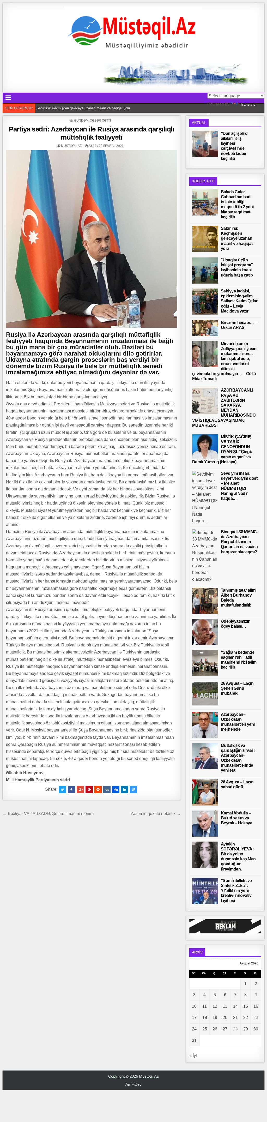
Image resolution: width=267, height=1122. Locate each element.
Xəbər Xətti (100, 120)
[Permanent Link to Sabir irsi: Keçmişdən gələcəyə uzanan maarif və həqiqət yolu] (205, 239)
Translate (248, 104)
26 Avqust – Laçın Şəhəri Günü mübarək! (237, 688)
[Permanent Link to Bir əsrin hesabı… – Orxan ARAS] (205, 328)
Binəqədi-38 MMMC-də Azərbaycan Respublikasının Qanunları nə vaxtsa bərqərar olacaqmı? (239, 542)
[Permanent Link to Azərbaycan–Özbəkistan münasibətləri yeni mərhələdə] (205, 725)
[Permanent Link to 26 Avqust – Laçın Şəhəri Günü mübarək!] (205, 694)
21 (235, 1017)
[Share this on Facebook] (71, 789)
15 (245, 1006)
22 (245, 1017)
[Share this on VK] (107, 789)
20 (225, 1017)
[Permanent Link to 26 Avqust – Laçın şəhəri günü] (205, 792)
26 (215, 1029)
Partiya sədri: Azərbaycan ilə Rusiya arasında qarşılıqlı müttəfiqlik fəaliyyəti (91, 133)
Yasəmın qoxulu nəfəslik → (155, 813)
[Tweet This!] (62, 789)
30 (255, 1029)
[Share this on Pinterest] (89, 789)
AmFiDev (133, 1084)
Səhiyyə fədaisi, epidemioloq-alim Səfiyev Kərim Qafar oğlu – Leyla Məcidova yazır (239, 301)
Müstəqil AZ (71, 146)
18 (204, 1017)
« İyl (193, 1055)
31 (194, 1040)
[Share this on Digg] (115, 789)
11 (204, 1006)
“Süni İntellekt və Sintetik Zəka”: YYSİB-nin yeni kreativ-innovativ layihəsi (236, 890)
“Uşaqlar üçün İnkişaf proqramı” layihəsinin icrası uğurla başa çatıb (87, 108)
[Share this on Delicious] (133, 789)
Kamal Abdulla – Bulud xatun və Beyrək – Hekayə (236, 818)
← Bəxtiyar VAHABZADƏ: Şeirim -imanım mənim (49, 813)
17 (194, 1017)
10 (194, 1006)
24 (194, 1029)
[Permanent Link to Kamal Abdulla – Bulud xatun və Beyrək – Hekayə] (205, 824)
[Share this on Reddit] (98, 789)
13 (225, 1006)
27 (225, 1029)
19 (215, 1017)
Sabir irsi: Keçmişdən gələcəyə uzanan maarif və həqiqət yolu (237, 238)
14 (235, 1006)
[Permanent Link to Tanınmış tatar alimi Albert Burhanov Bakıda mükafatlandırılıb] (205, 601)
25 (204, 1029)
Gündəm (81, 120)
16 (255, 1006)
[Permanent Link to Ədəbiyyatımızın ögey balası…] (205, 632)
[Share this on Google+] (80, 789)
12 (215, 1006)
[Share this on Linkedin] (124, 789)
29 (245, 1029)
